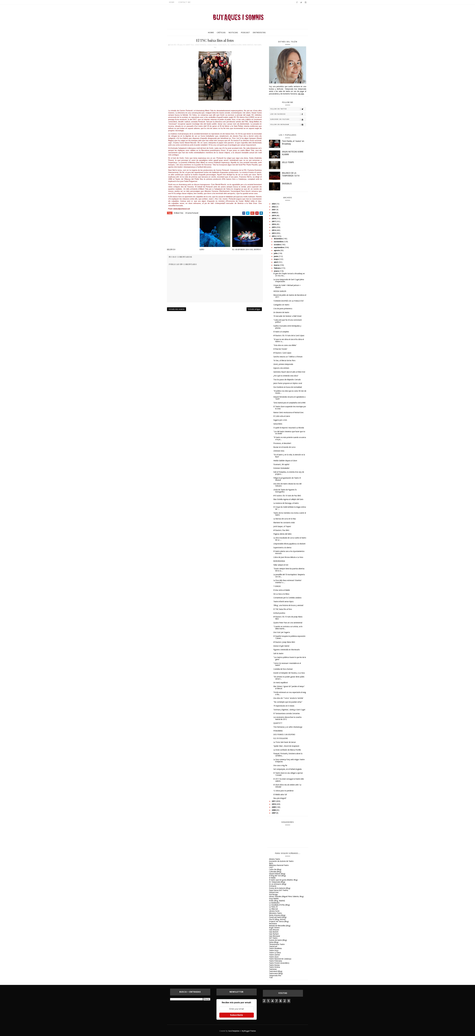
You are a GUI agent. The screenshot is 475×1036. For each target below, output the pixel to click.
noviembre (279, 242)
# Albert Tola (178, 213)
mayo (276, 259)
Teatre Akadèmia (275, 948)
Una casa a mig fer (280, 765)
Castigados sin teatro (281, 305)
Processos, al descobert (282, 443)
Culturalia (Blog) (275, 872)
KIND (202, 249)
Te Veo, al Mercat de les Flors (284, 360)
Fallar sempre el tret (280, 565)
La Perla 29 (273, 907)
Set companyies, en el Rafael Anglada (287, 769)
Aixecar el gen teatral (281, 646)
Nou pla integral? (279, 798)
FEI (228, 45)
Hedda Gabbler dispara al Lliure (285, 461)
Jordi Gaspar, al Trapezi (282, 526)
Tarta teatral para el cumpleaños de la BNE (289, 403)
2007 (274, 813)
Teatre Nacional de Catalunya (280, 959)
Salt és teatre (278, 653)
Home (171, 2)
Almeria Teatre (274, 859)
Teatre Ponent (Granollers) (279, 963)
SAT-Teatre (273, 938)
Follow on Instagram (279, 124)
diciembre (278, 239)
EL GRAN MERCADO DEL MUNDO (246, 249)
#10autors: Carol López (282, 353)
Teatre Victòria (274, 967)
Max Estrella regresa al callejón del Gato (288, 499)
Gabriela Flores (236, 45)
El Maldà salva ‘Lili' (280, 794)
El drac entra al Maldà (281, 590)
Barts (271, 863)
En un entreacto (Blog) (277, 884)
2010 (274, 804)
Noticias (233, 32)
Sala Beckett (273, 932)
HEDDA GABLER (279, 291)
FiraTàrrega (273, 894)
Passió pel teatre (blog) (277, 917)
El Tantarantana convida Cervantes (286, 713)
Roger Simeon (274, 928)
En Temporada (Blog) (277, 882)
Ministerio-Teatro (275, 913)
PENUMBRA (278, 731)
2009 (274, 807)
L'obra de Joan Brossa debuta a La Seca (288, 557)
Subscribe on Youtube (279, 119)
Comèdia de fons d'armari (283, 669)
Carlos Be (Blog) (275, 869)
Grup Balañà (273, 899)
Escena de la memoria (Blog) (279, 888)
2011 (274, 801)
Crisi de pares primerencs (282, 309)
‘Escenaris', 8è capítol (281, 464)
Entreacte (272, 886)
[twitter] (301, 2)
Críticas (221, 32)
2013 (274, 233)
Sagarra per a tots (280, 420)
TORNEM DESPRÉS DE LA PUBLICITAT (288, 301)
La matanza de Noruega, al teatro (286, 503)
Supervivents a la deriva (282, 548)
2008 (274, 810)
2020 (274, 213)
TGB (271, 977)
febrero (277, 268)
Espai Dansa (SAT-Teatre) (278, 890)
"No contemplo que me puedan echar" (287, 702)
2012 (274, 236)
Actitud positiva (279, 613)
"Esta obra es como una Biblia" (285, 345)
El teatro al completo (281, 332)
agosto (277, 250)
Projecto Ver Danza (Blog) (279, 921)
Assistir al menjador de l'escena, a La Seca (289, 673)
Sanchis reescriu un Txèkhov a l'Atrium (287, 357)
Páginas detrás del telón (282, 534)
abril (276, 262)
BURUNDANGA (279, 561)
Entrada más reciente (176, 309)
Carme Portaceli (200, 45)
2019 (274, 216)
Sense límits (277, 424)
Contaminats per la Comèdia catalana (287, 598)
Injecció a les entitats (281, 368)
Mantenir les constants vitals (284, 523)
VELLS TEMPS (288, 162)
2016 (274, 224)
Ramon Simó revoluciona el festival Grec (288, 412)
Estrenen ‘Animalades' (281, 468)
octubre (277, 245)
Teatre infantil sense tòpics (283, 601)
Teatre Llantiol (274, 955)
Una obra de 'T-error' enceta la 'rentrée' (288, 698)
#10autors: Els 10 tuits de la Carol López (288, 336)
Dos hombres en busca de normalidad (287, 387)
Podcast (245, 32)
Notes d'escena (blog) (277, 915)
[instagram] (305, 2)
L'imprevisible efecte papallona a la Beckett (289, 544)
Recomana (273, 924)
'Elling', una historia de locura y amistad (288, 605)
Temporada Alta (275, 975)
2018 (274, 218)
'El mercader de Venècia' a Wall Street (287, 316)
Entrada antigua (254, 309)
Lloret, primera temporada (283, 364)
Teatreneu (273, 969)
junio (276, 256)
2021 (274, 210)
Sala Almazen (274, 930)
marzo (277, 265)
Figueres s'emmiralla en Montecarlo (286, 650)
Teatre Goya (273, 951)
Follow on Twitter (278, 109)
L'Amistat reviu (278, 451)
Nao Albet (257, 45)
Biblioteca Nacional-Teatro (279, 865)
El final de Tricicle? (280, 349)
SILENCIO (171, 249)
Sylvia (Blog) (273, 942)
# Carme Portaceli (192, 213)
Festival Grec (274, 892)
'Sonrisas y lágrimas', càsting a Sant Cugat (289, 710)
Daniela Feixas (212, 45)
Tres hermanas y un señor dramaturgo (287, 727)
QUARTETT (277, 723)
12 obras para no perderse (283, 791)
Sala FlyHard (273, 934)
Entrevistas (259, 32)
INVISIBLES (287, 183)
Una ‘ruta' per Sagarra (281, 632)
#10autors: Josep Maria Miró (284, 642)
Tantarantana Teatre (277, 944)
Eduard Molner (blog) (277, 874)
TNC (215, 47)
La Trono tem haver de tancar (284, 742)
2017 (274, 221)
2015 (274, 227)
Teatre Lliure (273, 957)
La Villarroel (273, 909)
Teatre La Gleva (275, 953)
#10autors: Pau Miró (281, 530)
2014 (274, 230)
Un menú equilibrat (280, 683)
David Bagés (222, 45)
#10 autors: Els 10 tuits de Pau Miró (287, 496)
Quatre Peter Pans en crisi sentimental (287, 623)
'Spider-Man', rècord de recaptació (286, 746)
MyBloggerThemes (249, 1031)
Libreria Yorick (274, 911)
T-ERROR (277, 586)
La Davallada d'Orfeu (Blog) (279, 905)
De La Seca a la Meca (281, 594)
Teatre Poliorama (275, 961)
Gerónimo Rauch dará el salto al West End (289, 372)
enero (277, 271)
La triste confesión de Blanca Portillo (287, 750)
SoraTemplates (233, 1031)
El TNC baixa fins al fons (282, 609)
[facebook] (297, 2)
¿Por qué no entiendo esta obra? (285, 376)
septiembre (279, 247)
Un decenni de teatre (281, 312)
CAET (271, 867)
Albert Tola (190, 45)
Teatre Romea (274, 965)
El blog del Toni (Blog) (277, 876)
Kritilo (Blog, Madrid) (277, 901)
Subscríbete (236, 1015)
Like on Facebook (277, 114)
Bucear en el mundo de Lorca (284, 447)
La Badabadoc (274, 903)
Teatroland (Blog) (275, 971)
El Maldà (272, 878)
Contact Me (184, 2)
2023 (274, 204)
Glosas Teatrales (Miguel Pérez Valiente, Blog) (286, 896)
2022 (274, 207)
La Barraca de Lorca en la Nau (284, 519)
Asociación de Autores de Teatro (281, 861)
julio (276, 253)
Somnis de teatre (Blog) (278, 940)
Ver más (301, 94)
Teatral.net (273, 946)
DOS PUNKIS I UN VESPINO (284, 734)
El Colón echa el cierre (281, 416)
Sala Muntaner (274, 936)
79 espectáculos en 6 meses (283, 706)
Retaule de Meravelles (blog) (279, 926)
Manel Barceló (248, 45)
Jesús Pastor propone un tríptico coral (287, 383)
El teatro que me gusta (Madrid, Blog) (283, 880)
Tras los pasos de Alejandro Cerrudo (287, 380)
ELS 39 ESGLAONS (280, 738)
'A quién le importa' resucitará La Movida (288, 428)
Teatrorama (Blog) (276, 973)
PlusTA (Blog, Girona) (277, 919)
